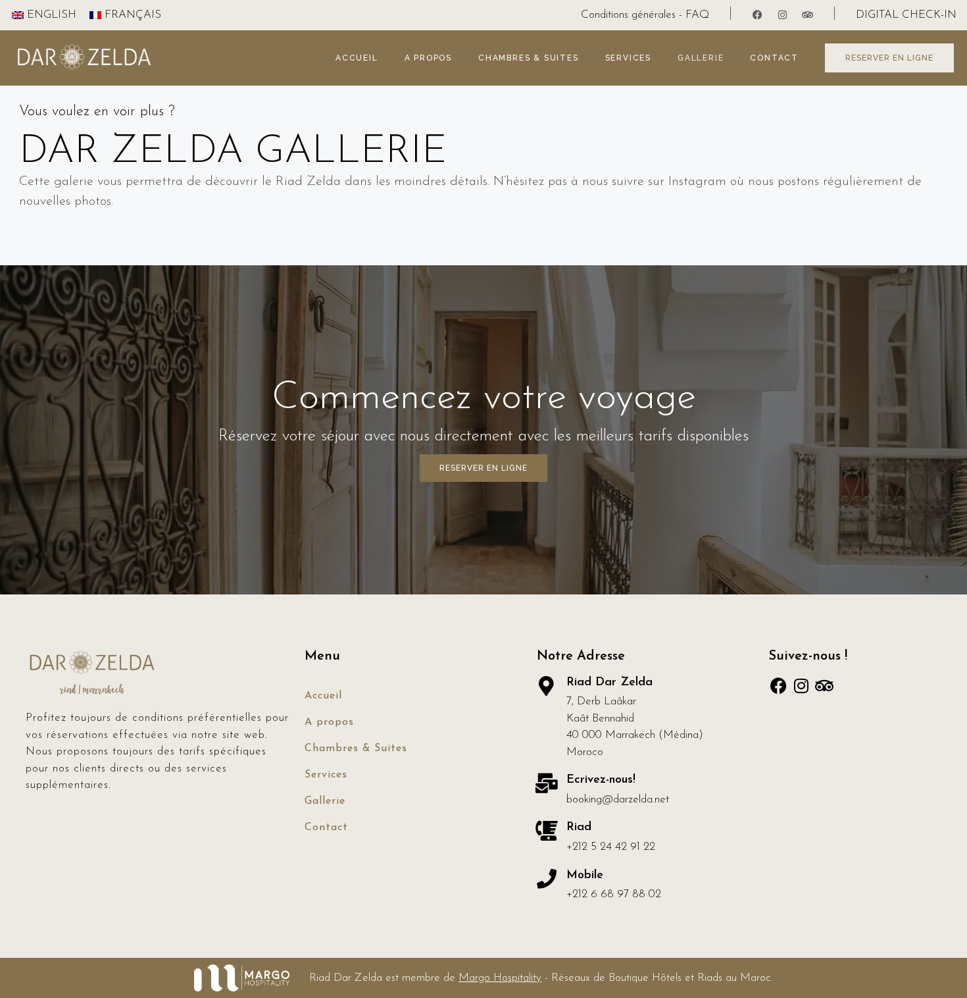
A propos (428, 58)
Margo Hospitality (500, 978)
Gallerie (701, 58)
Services (628, 58)
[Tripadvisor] (808, 15)
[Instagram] (783, 15)
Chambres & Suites (528, 58)
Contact (774, 58)
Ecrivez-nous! (600, 780)
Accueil (356, 58)
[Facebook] (758, 15)
